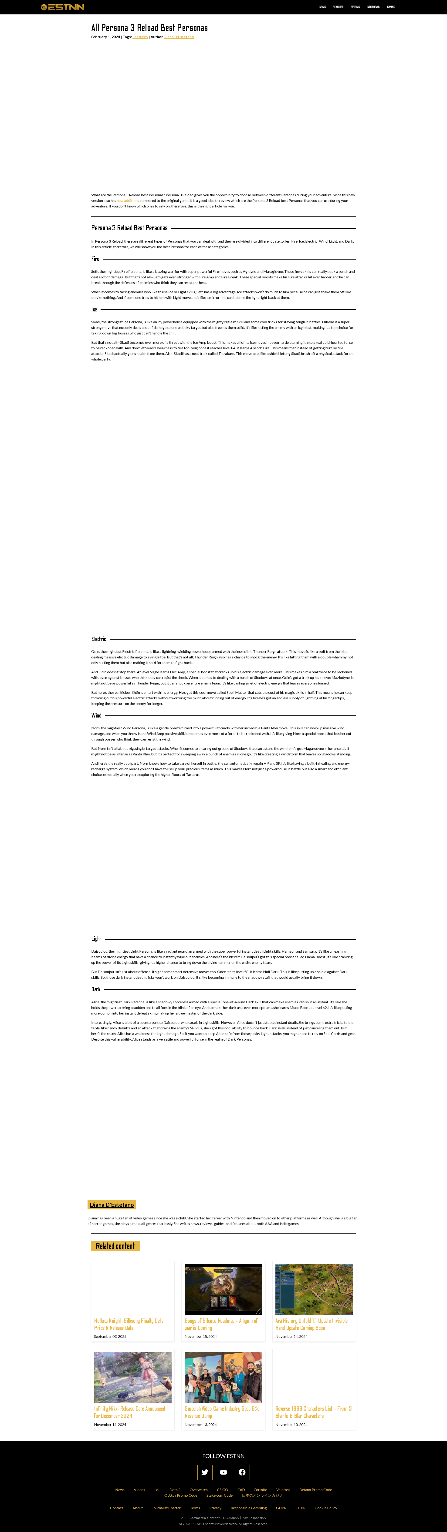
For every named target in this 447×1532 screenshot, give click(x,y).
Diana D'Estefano (179, 36)
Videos (139, 1489)
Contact (116, 1507)
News (322, 7)
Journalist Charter (166, 1507)
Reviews (355, 7)
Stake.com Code (220, 1495)
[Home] (62, 7)
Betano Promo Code (315, 1489)
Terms (195, 1507)
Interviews (373, 7)
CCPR (300, 1507)
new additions (128, 200)
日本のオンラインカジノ (262, 1495)
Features (338, 7)
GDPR (281, 1507)
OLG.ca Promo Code (180, 1495)
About (137, 1507)
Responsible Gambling (249, 1507)
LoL (157, 1489)
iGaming (391, 7)
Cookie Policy (326, 1507)
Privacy (215, 1507)
